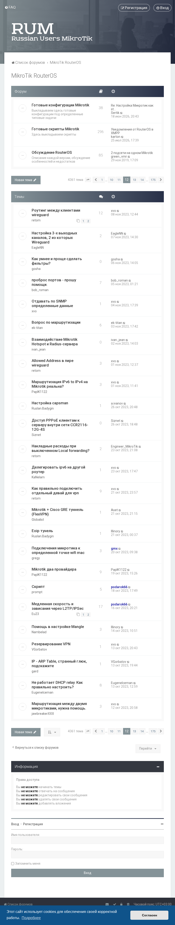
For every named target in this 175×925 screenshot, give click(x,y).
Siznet (36, 435)
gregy (36, 558)
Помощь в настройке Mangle (58, 626)
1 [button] (102, 180)
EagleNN (38, 247)
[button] (88, 180)
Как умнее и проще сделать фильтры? (57, 261)
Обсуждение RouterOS (52, 152)
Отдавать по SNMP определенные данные (52, 303)
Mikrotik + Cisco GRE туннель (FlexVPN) (57, 511)
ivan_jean (39, 349)
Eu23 (35, 614)
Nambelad (39, 632)
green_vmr (119, 156)
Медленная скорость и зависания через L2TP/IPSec (58, 606)
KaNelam (38, 477)
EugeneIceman (42, 692)
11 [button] (119, 180)
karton (115, 136)
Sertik (115, 113)
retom (36, 220)
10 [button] (111, 180)
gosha (36, 269)
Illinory (115, 531)
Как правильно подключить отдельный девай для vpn (57, 490)
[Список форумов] (52, 32)
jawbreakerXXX (43, 713)
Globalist (38, 519)
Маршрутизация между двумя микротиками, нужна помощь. (59, 705)
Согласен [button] (149, 915)
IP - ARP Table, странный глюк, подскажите (59, 663)
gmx (114, 548)
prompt (37, 592)
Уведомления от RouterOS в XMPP (132, 131)
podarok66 (119, 587)
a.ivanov (117, 403)
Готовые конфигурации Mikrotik (60, 105)
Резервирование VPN (51, 644)
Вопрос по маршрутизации (56, 322)
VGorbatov (39, 649)
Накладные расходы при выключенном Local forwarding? (61, 448)
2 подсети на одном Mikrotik (132, 153)
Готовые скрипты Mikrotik (55, 129)
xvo (113, 211)
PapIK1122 (39, 392)
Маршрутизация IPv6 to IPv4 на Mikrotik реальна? (60, 384)
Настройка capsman (50, 403)
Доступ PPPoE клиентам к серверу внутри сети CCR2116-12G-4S (60, 425)
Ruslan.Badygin (43, 408)
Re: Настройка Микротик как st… (132, 107)
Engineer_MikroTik (124, 446)
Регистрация (33, 824)
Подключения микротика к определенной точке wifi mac (58, 550)
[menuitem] (10, 7)
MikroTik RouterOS (34, 75)
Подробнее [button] (31, 918)
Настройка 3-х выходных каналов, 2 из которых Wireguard (54, 237)
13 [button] (134, 180)
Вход (15, 824)
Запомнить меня (27, 863)
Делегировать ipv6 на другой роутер (58, 469)
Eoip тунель (42, 530)
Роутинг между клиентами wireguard (56, 212)
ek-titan (37, 328)
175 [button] (153, 180)
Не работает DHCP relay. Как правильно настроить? (57, 684)
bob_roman (40, 290)
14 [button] (142, 180)
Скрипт (38, 586)
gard (35, 671)
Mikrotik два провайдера (54, 569)
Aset (114, 510)
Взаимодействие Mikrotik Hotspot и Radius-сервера (55, 341)
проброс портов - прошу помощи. (54, 282)
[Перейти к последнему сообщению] (118, 211)
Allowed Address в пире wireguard (52, 362)
